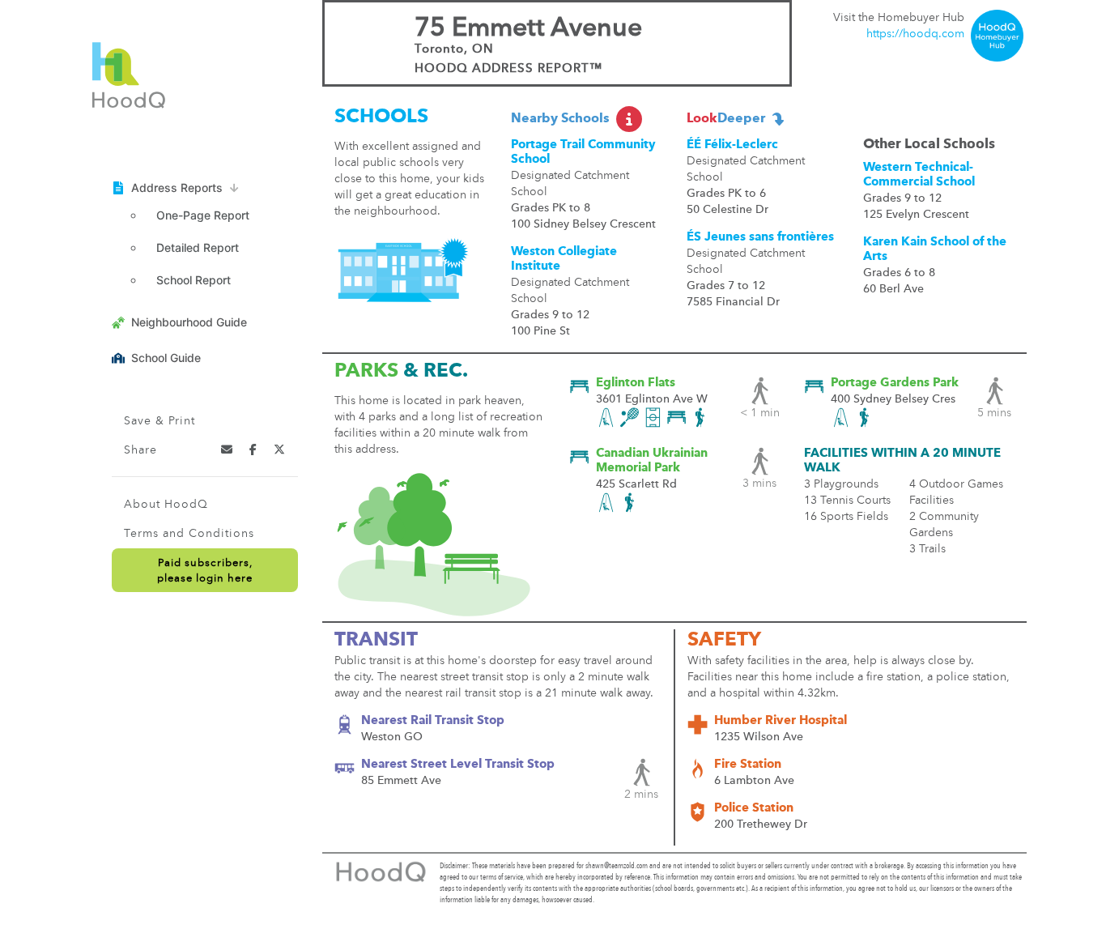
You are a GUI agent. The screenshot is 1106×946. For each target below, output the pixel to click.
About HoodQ (166, 504)
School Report (193, 280)
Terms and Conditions (189, 533)
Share (140, 450)
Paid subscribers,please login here (205, 571)
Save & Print (159, 421)
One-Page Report (202, 215)
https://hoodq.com (915, 34)
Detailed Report (197, 247)
